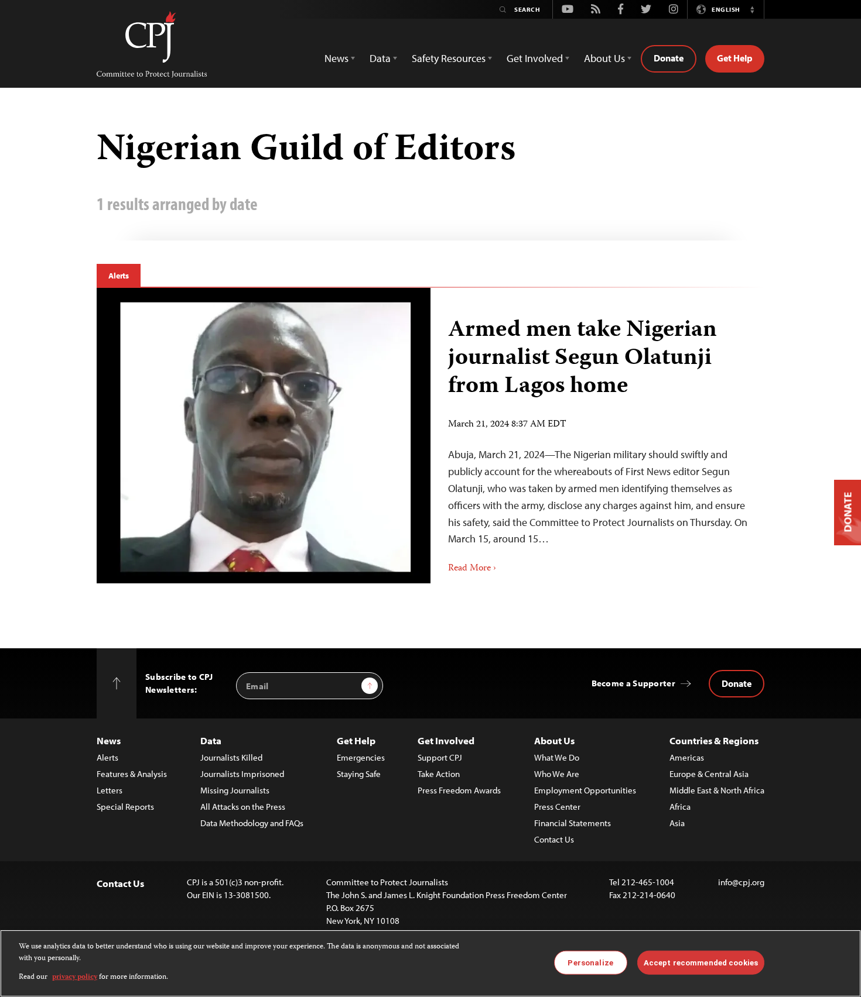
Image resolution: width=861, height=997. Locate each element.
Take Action (439, 773)
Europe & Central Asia (709, 773)
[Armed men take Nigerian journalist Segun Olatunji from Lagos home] (263, 435)
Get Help (735, 58)
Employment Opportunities (585, 790)
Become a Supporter (633, 683)
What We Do (556, 757)
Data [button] (380, 58)
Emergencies (361, 757)
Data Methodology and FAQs (251, 822)
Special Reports (125, 806)
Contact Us (554, 839)
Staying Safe (359, 773)
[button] (752, 9)
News (109, 740)
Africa (680, 806)
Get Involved (446, 740)
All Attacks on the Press (242, 806)
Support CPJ (440, 757)
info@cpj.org (741, 882)
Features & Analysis (132, 773)
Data (210, 740)
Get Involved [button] (535, 58)
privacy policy (74, 977)
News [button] (336, 58)
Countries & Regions (713, 740)
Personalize (590, 962)
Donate (669, 58)
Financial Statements (572, 822)
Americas (686, 757)
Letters (109, 790)
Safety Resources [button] (449, 58)
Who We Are (556, 773)
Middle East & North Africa (716, 790)
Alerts (118, 275)
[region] (430, 963)
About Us (554, 740)
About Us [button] (604, 58)
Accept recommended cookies (701, 962)
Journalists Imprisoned (242, 773)
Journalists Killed (231, 757)
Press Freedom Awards (459, 790)
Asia (677, 822)
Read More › (472, 568)
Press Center (557, 806)
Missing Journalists (234, 790)
